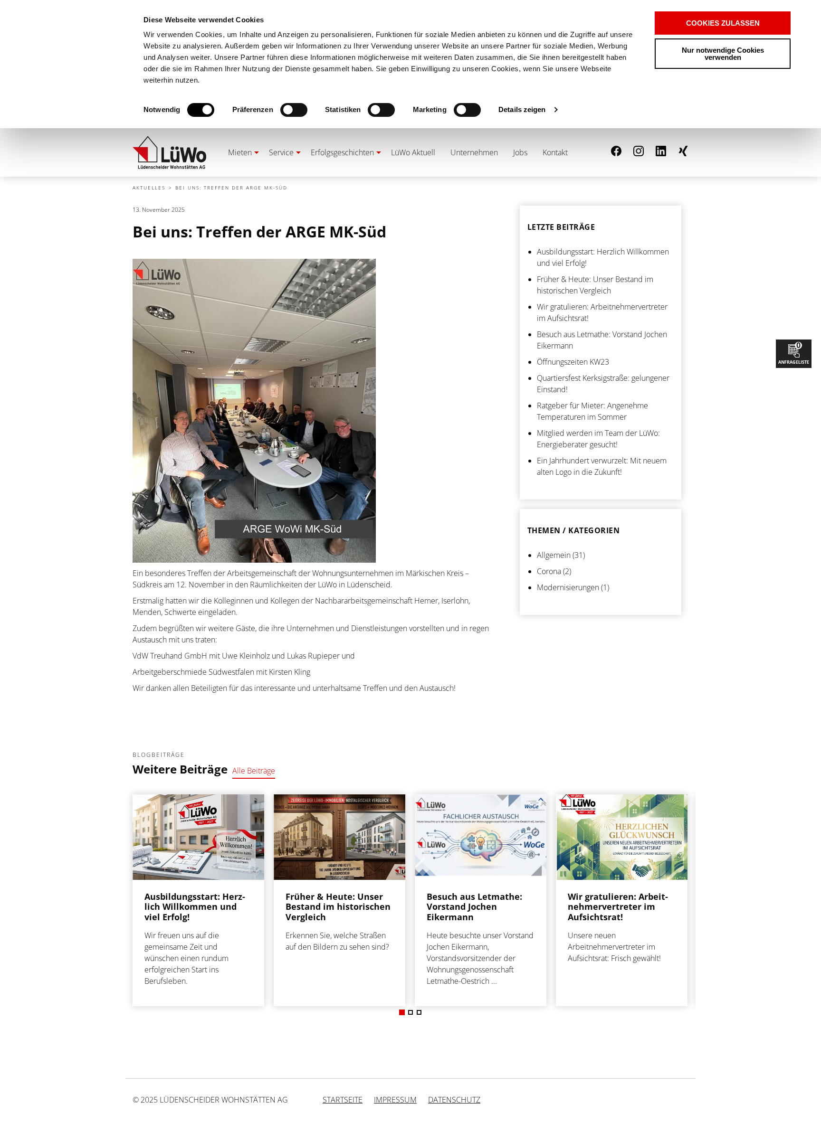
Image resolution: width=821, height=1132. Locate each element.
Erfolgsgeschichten (342, 152)
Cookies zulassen (723, 23)
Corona (549, 571)
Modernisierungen (568, 587)
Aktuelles (149, 187)
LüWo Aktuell (413, 152)
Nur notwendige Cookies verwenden (723, 53)
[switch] (277, 110)
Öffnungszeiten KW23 (573, 362)
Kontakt (555, 152)
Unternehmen (474, 152)
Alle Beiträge (253, 770)
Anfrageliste (793, 352)
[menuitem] (240, 152)
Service (281, 152)
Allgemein (554, 555)
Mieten (240, 152)
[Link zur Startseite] (169, 152)
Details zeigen (521, 109)
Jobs (520, 152)
